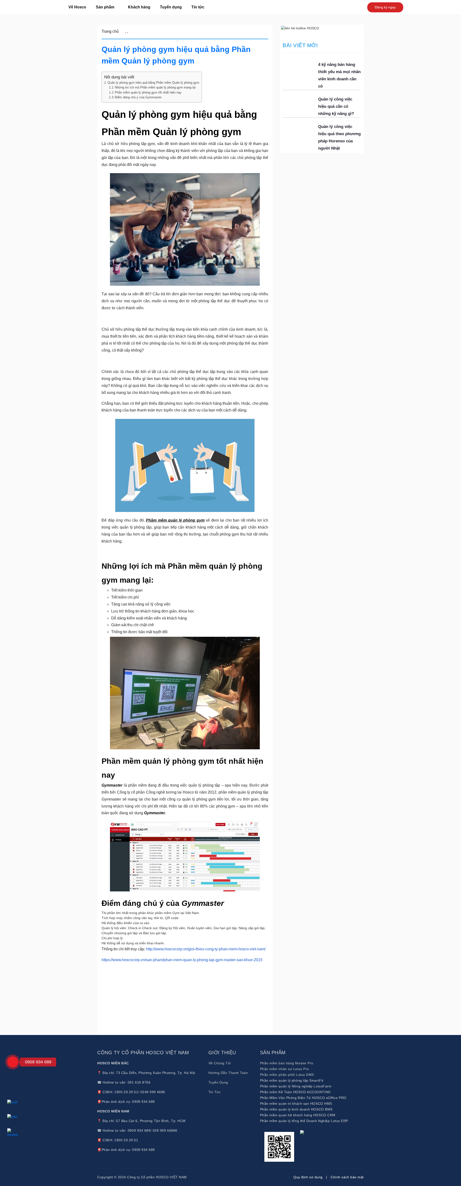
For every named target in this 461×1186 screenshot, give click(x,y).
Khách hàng (139, 7)
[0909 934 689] (12, 1061)
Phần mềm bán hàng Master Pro (286, 1063)
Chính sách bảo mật (347, 1177)
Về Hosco (77, 7)
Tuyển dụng (171, 7)
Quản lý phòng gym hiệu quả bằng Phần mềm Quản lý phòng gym (153, 82)
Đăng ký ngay (385, 7)
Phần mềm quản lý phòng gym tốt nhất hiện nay (148, 92)
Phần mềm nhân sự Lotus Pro (284, 1069)
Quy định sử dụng (308, 1177)
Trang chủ (110, 31)
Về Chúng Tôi (219, 1063)
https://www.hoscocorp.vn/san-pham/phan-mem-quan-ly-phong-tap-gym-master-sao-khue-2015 (182, 960)
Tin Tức (214, 1092)
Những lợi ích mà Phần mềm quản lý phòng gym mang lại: (155, 87)
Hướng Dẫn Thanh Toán (228, 1073)
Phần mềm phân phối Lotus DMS (287, 1075)
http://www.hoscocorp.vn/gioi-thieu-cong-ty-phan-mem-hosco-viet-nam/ (206, 949)
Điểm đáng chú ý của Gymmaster (138, 97)
